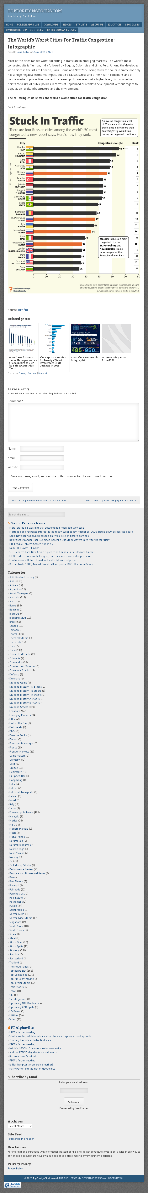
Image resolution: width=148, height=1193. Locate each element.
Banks (12, 605)
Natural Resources (20, 845)
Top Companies (18, 974)
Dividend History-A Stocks (24, 699)
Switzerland (16, 958)
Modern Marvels (18, 828)
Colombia (14, 658)
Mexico (13, 820)
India (12, 784)
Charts (13, 634)
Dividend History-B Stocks (24, 703)
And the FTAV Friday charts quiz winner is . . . (35, 1052)
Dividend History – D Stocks (25, 686)
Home (9, 24)
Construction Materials (22, 666)
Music (12, 832)
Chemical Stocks (18, 638)
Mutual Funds (17, 836)
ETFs (12, 719)
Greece (13, 768)
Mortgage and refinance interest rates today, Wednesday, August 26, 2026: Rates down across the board (71, 531)
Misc (12, 824)
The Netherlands (19, 966)
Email (11, 458)
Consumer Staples (20, 670)
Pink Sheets (16, 881)
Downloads (51, 24)
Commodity (16, 662)
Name (12, 448)
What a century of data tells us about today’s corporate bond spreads (50, 1036)
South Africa (16, 926)
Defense (14, 674)
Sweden (14, 954)
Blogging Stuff (17, 617)
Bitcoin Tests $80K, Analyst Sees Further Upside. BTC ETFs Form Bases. (51, 564)
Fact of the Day (18, 723)
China (12, 650)
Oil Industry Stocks (20, 865)
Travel (12, 991)
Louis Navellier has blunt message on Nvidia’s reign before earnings (49, 535)
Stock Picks (16, 942)
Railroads (14, 889)
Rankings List (17, 893)
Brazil (12, 621)
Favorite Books (18, 735)
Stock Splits (16, 946)
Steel (12, 938)
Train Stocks (16, 987)
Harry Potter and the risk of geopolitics (32, 1068)
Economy (22, 373)
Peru (12, 877)
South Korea (16, 930)
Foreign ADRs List (28, 24)
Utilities (13, 1015)
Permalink (42, 373)
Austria (13, 601)
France (13, 747)
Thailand (14, 962)
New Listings (16, 849)
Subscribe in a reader (21, 1138)
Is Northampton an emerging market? (31, 1064)
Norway (13, 857)
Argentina (15, 589)
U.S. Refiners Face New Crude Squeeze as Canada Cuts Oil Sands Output (51, 552)
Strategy (14, 950)
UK (11, 995)
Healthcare (15, 772)
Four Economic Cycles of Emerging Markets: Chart (111, 500)
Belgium (14, 609)
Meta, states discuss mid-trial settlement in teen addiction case (46, 527)
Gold (12, 763)
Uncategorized (17, 999)
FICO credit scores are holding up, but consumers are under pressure (50, 556)
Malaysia (14, 816)
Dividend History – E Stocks (25, 690)
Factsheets (15, 727)
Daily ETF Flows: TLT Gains (24, 548)
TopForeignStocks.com (35, 11)
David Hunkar (23, 52)
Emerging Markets (20, 715)
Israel (12, 800)
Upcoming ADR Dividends (24, 1003)
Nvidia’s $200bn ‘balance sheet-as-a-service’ (35, 1048)
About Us (97, 24)
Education (114, 24)
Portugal (14, 885)
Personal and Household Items (27, 873)
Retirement (16, 901)
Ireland (13, 796)
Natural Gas (16, 841)
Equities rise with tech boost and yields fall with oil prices (43, 560)
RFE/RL (23, 310)
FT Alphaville (22, 1028)
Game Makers (17, 755)
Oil (11, 861)
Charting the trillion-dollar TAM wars (30, 1040)
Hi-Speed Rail (17, 776)
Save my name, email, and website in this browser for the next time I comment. (63, 476)
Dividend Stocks (18, 707)
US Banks (14, 1011)
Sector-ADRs (16, 914)
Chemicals (15, 642)
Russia (13, 905)
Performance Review (21, 869)
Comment (32, 373)
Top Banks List (17, 970)
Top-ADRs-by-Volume (21, 978)
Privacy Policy (15, 1168)
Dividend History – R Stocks (25, 694)
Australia (14, 597)
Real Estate (16, 897)
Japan (12, 808)
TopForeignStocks (19, 983)
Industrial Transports (21, 792)
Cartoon (14, 630)
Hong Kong (15, 780)
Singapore (15, 922)
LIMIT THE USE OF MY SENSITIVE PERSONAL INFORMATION (90, 1178)
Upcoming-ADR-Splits (21, 1007)
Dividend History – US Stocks (24, 29)
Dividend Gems (18, 682)
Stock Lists (132, 24)
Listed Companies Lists (61, 29)
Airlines (13, 585)
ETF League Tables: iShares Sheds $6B (32, 544)
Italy (11, 804)
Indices (67, 24)
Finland (13, 739)
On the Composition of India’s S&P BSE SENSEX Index (39, 500)
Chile (12, 646)
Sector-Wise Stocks (20, 918)
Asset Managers (19, 593)
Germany (14, 759)
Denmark (14, 678)
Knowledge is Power (21, 812)
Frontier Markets (19, 751)
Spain (12, 934)
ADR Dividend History (21, 577)
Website (13, 467)
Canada (13, 626)
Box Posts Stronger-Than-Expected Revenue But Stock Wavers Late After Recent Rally (59, 540)
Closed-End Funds (19, 654)
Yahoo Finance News (28, 523)
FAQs (12, 731)
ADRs (12, 581)
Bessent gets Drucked (22, 1056)
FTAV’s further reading (22, 1032)
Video (12, 1019)
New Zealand (16, 853)
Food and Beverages (21, 743)
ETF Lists (81, 24)
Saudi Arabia (16, 910)
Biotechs (14, 613)
